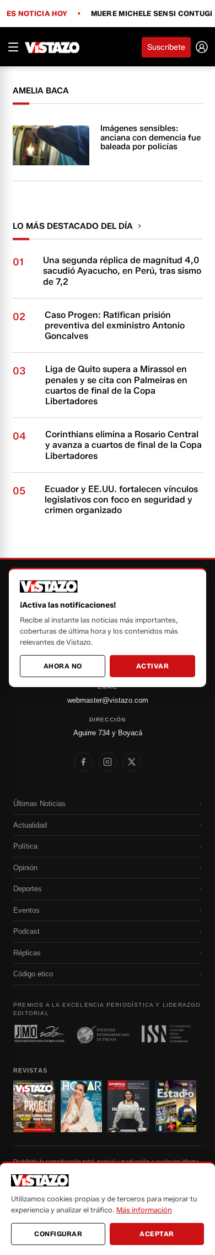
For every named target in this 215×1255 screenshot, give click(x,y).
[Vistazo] (52, 47)
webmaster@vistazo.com (107, 700)
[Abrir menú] (13, 47)
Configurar (58, 1234)
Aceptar (156, 1234)
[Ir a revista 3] (128, 1106)
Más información (144, 1209)
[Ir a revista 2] (82, 1106)
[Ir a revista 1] (34, 1106)
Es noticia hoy (37, 14)
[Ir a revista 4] (176, 1106)
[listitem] (83, 761)
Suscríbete (166, 47)
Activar (152, 666)
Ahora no (63, 666)
